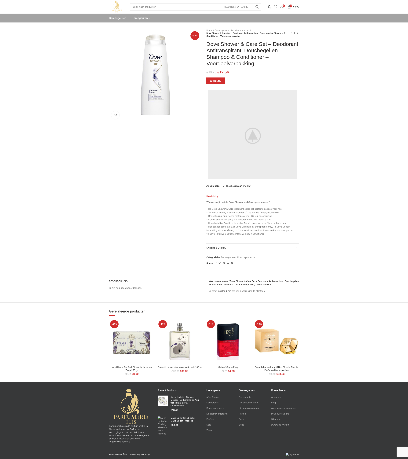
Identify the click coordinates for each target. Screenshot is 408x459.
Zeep (209, 430)
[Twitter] (220, 263)
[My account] (269, 7)
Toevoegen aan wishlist (238, 186)
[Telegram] (232, 263)
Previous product (291, 33)
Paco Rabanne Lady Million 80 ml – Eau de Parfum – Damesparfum (276, 368)
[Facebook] (216, 263)
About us (275, 397)
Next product (297, 33)
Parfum (210, 419)
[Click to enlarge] (115, 115)
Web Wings (145, 454)
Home (209, 30)
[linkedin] (228, 263)
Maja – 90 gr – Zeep (228, 367)
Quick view (152, 331)
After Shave (212, 397)
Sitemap (275, 419)
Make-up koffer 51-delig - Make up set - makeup (183, 419)
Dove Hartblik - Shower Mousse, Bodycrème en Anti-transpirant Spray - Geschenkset (185, 401)
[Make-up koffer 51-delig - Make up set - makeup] (163, 425)
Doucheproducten (240, 30)
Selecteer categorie (236, 7)
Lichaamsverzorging (217, 413)
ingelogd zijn (224, 291)
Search (257, 7)
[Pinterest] (224, 263)
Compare (214, 186)
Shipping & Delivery (216, 247)
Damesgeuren (222, 30)
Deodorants (212, 402)
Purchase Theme (280, 424)
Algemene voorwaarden (283, 408)
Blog (273, 402)
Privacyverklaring (280, 413)
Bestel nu (216, 81)
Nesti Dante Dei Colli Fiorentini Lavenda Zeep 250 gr (132, 368)
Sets (208, 424)
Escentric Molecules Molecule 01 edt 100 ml (180, 367)
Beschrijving (212, 196)
